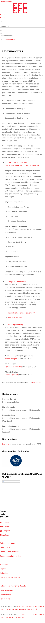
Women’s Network (15, 317)
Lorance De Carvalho (13, 367)
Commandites (5, 595)
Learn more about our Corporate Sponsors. (22, 165)
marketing (36, 382)
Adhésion (4, 573)
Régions (3, 569)
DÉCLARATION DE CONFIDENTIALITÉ (21, 610)
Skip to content (6, 1)
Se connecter (10, 39)
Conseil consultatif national (11, 556)
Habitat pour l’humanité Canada (13, 586)
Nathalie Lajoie (11, 359)
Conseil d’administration (10, 552)
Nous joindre (5, 547)
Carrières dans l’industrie (10, 577)
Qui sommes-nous (7, 543)
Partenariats (5, 599)
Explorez (6, 444)
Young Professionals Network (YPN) (22, 313)
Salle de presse (6, 590)
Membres (4, 564)
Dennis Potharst (11, 375)
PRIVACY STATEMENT (15, 618)
